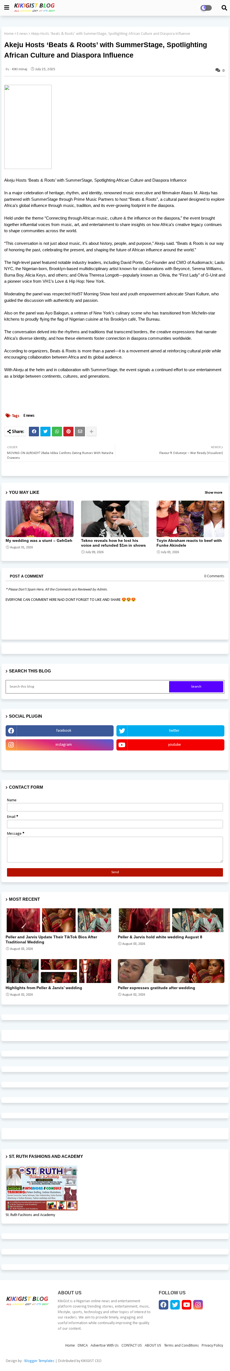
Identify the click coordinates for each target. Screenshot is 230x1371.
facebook (63, 731)
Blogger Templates (39, 1361)
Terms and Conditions (181, 1345)
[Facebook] (34, 431)
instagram (64, 745)
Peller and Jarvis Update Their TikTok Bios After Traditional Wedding (51, 939)
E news (22, 34)
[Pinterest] (68, 431)
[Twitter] (45, 431)
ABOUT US (153, 1345)
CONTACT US (131, 1345)
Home (9, 34)
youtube (174, 745)
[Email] (80, 431)
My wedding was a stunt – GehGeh (39, 540)
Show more (213, 492)
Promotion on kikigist (170, 759)
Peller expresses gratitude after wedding (156, 988)
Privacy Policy (212, 1345)
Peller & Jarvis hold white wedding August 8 (160, 937)
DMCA (83, 1345)
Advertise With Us (60, 759)
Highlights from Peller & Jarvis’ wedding (44, 988)
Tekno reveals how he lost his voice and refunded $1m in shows (113, 543)
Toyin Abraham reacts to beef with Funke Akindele (189, 543)
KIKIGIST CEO (91, 1361)
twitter (174, 731)
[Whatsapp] (57, 431)
